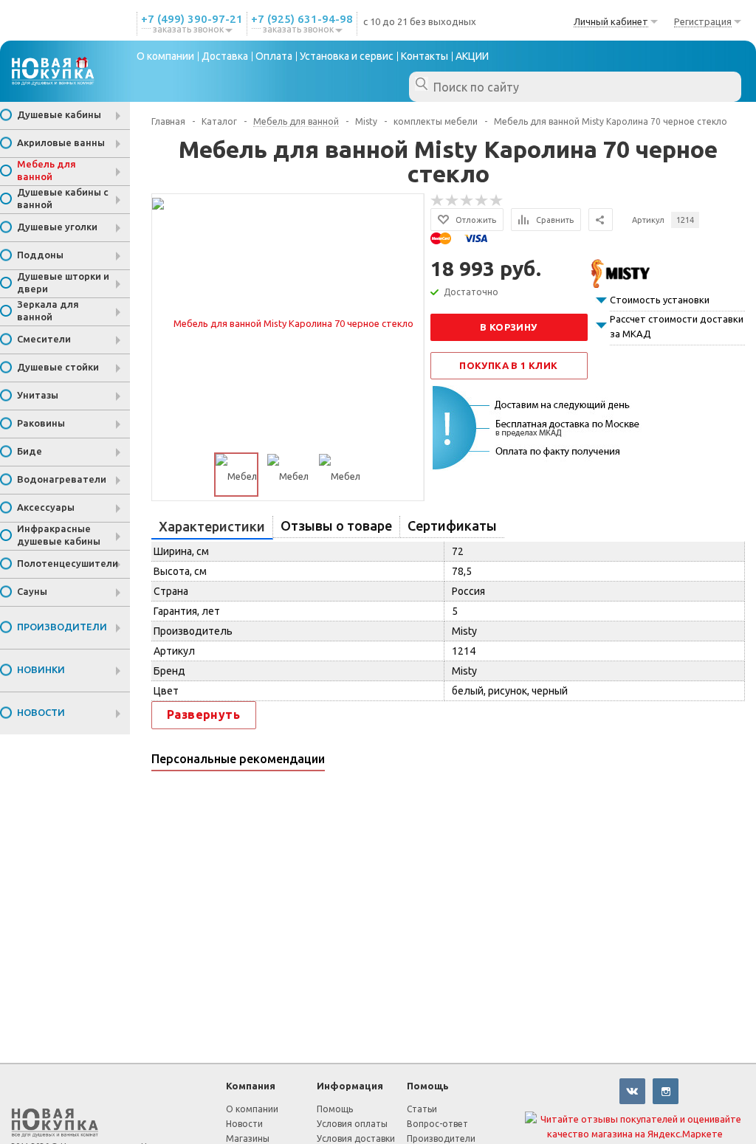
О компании (252, 1109)
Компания (250, 1086)
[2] (452, 200)
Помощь (428, 1086)
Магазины (247, 1138)
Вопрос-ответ (437, 1124)
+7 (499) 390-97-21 (192, 19)
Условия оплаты (352, 1124)
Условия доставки (356, 1138)
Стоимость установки (659, 299)
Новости (244, 1124)
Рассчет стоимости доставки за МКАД (676, 326)
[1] (437, 200)
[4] (482, 200)
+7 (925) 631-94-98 (302, 19)
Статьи (422, 1109)
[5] (496, 200)
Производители (441, 1138)
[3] (467, 200)
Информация (350, 1086)
